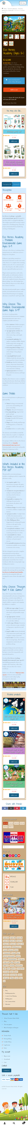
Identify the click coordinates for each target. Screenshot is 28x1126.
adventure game (7, 947)
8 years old (7, 99)
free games (17, 962)
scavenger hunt (20, 968)
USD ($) (5, 823)
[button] (19, 18)
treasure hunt (14, 975)
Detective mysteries (12, 8)
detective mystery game (8, 956)
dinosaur (18, 956)
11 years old (17, 97)
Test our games (8, 1024)
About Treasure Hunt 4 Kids (11, 1018)
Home (5, 8)
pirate (8, 968)
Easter (4, 959)
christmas (11, 950)
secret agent (6, 971)
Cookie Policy (7, 1042)
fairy (12, 962)
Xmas (21, 978)
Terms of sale (7, 1035)
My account (7, 1056)
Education (7, 1004)
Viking (11, 978)
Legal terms (7, 1045)
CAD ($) (11, 823)
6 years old (19, 937)
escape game (21, 959)
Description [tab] (6, 184)
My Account (4, 1123)
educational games (12, 959)
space (12, 971)
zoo (4, 981)
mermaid (12, 965)
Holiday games (8, 998)
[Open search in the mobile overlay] (14, 846)
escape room (6, 962)
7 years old (6, 941)
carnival (5, 950)
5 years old (12, 937)
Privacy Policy (7, 1038)
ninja (4, 968)
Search (14, 1123)
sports (16, 971)
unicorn (20, 975)
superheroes (6, 975)
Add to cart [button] (14, 141)
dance (18, 953)
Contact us (6, 1070)
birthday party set (16, 947)
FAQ (5, 1048)
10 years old (11, 97)
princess (13, 968)
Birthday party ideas (10, 993)
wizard (16, 978)
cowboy (13, 953)
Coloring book (6, 953)
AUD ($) (17, 823)
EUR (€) (11, 826)
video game (6, 978)
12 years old (20, 944)
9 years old (13, 99)
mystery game (19, 965)
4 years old (6, 937)
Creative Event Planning (11, 996)
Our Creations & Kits (10, 1001)
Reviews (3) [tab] (16, 184)
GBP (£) (5, 826)
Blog (6, 990)
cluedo (16, 950)
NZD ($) (22, 823)
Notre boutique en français (11, 1027)
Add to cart (14, 90)
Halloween (5, 965)
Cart (5, 1062)
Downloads (7, 1059)
